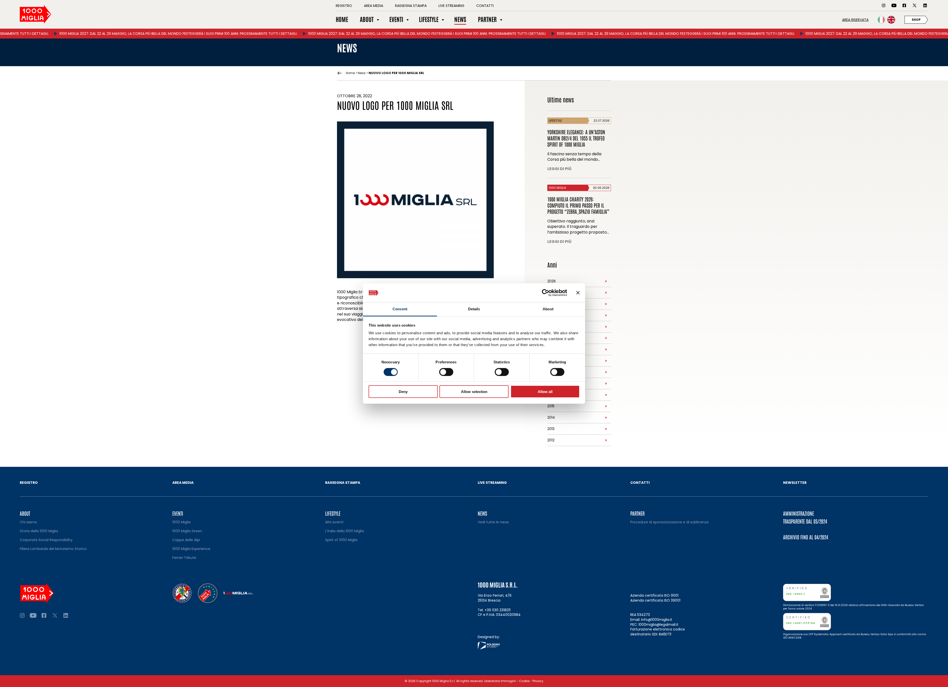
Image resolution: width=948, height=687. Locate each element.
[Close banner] (578, 292)
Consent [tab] (400, 309)
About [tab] (548, 309)
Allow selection (474, 392)
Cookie (524, 681)
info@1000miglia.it (656, 619)
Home (350, 73)
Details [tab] (474, 309)
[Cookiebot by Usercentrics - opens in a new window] (545, 292)
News (362, 73)
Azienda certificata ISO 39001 (655, 600)
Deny (403, 392)
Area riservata (855, 19)
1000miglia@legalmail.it (658, 624)
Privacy (538, 681)
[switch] (446, 372)
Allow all (545, 392)
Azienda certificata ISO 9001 (654, 595)
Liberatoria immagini (500, 681)
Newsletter (795, 482)
